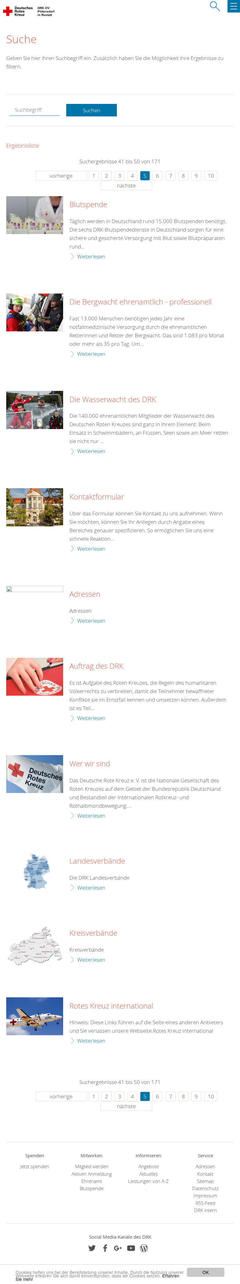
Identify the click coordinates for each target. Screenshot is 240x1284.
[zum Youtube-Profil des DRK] (131, 1248)
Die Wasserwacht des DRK (112, 399)
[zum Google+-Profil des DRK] (118, 1248)
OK (205, 1272)
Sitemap (205, 1181)
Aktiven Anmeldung (92, 1174)
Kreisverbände (93, 933)
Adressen (84, 594)
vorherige (61, 175)
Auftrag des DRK (96, 666)
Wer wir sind (89, 764)
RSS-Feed (205, 1203)
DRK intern (205, 1210)
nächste (126, 185)
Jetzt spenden (34, 1166)
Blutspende (88, 204)
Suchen (91, 110)
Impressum (205, 1196)
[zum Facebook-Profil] (92, 1248)
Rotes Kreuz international (111, 1006)
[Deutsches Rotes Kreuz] (18, 12)
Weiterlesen (91, 256)
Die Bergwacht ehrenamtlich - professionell (140, 302)
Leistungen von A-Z (148, 1181)
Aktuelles (148, 1174)
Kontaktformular (96, 497)
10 (211, 175)
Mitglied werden (91, 1166)
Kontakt (205, 1174)
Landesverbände (97, 861)
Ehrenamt (91, 1181)
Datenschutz (205, 1188)
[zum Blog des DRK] (144, 1248)
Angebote (148, 1166)
